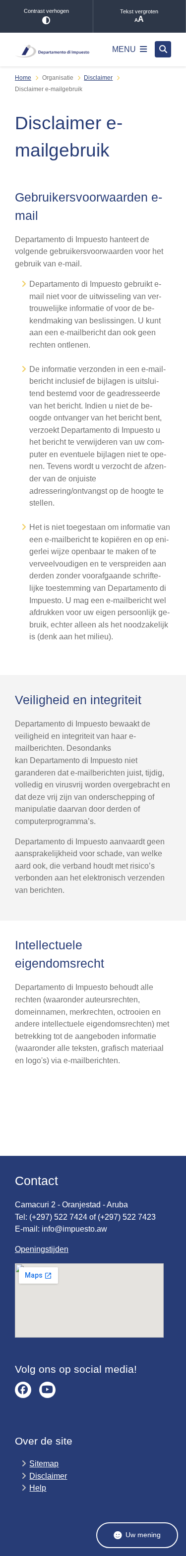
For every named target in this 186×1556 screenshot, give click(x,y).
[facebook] (23, 1390)
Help (37, 1487)
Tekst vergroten (139, 11)
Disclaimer (98, 77)
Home (23, 77)
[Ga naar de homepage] (52, 49)
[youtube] (47, 1390)
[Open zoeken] (163, 49)
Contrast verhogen (46, 11)
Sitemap (44, 1463)
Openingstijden (41, 1249)
